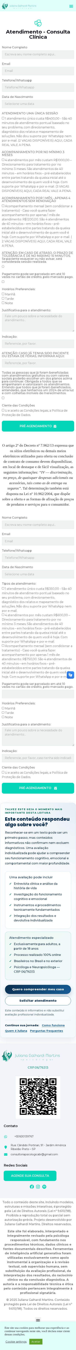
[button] (71, 6)
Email (6, 64)
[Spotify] (44, 1187)
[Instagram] (38, 1187)
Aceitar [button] (36, 1341)
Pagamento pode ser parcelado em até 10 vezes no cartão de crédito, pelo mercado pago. (37, 276)
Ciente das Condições (18, 405)
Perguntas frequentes (46, 1030)
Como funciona (53, 1025)
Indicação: (9, 336)
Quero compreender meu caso (38, 989)
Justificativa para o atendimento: (26, 310)
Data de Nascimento (17, 97)
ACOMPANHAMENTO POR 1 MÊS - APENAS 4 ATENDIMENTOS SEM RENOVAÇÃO (36, 200)
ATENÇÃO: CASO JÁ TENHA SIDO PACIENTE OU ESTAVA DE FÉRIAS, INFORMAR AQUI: (35, 355)
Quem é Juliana (16, 1030)
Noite (9, 303)
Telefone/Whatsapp (17, 80)
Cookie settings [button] (16, 1341)
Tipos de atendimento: (19, 583)
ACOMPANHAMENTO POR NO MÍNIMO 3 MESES (33, 154)
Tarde (9, 298)
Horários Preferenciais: (18, 289)
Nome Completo (14, 47)
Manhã (10, 294)
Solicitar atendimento (38, 1000)
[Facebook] (32, 1187)
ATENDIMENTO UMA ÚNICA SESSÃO (30, 113)
